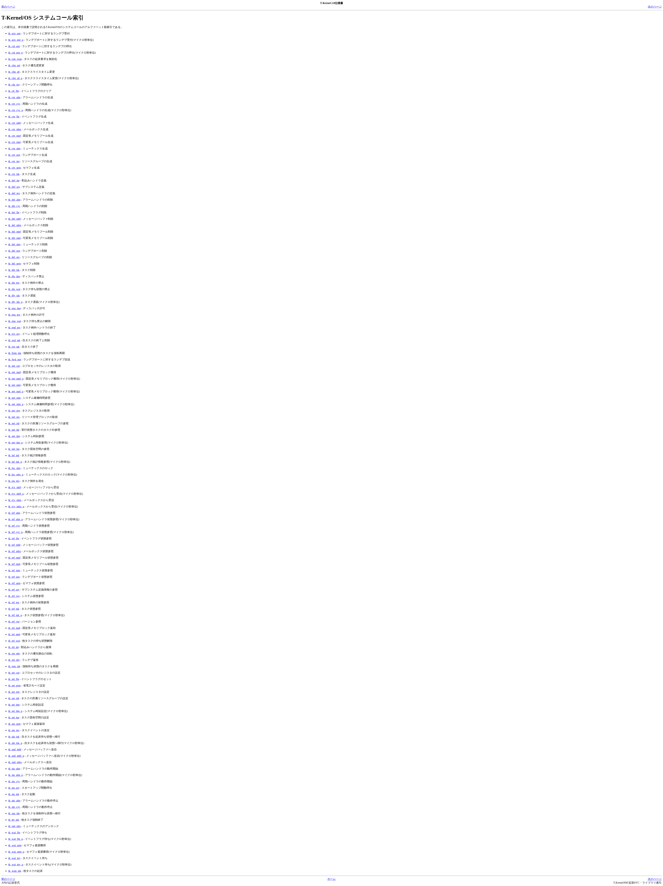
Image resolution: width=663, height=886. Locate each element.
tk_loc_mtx (14, 468)
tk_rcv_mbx (14, 500)
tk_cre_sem (14, 167)
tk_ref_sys (14, 596)
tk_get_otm (14, 397)
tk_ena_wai (14, 321)
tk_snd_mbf (14, 749)
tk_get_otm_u (15, 404)
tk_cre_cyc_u (15, 110)
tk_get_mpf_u (15, 378)
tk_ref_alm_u (15, 519)
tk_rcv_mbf (14, 487)
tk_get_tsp (14, 448)
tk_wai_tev (14, 858)
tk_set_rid (13, 698)
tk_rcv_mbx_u (16, 506)
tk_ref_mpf (14, 557)
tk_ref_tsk (13, 608)
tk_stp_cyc (14, 806)
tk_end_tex (14, 327)
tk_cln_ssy (14, 84)
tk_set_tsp (13, 717)
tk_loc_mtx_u (15, 474)
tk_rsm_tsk (14, 666)
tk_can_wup (15, 59)
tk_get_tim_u (15, 442)
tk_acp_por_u (15, 39)
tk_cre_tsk (14, 174)
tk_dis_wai (14, 289)
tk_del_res (14, 257)
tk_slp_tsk (13, 736)
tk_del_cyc (14, 206)
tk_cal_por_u (15, 52)
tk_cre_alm (14, 97)
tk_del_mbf (14, 218)
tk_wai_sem (14, 845)
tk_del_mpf (14, 231)
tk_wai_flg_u (15, 838)
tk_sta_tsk (13, 794)
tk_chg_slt (14, 71)
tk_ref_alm (14, 512)
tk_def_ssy (14, 186)
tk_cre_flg (13, 116)
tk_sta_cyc (14, 781)
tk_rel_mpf (14, 627)
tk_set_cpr (14, 672)
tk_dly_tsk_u (15, 301)
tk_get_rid (13, 423)
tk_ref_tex (13, 602)
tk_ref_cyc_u (15, 532)
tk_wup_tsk (14, 870)
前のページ (8, 6)
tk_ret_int (13, 647)
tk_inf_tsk (13, 455)
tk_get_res (14, 417)
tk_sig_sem (14, 723)
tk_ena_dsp (14, 308)
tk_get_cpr (14, 365)
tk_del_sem (14, 263)
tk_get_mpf (14, 372)
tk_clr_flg (13, 90)
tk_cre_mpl (14, 142)
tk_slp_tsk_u (15, 743)
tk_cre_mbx (14, 129)
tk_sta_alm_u (15, 775)
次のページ (655, 6)
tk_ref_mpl (14, 564)
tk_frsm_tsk (14, 353)
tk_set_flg (13, 679)
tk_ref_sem (14, 583)
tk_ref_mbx (14, 551)
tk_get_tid (13, 429)
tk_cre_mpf (14, 135)
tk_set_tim (14, 704)
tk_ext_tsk (14, 346)
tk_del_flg (13, 212)
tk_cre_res (14, 161)
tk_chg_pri (14, 65)
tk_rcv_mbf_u (16, 493)
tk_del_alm (14, 199)
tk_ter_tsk (13, 819)
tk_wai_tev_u (15, 864)
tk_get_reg (14, 410)
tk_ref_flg (13, 538)
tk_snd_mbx (15, 762)
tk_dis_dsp (14, 276)
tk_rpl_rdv (14, 659)
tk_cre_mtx (14, 148)
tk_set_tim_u (15, 711)
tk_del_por (14, 250)
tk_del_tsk (14, 269)
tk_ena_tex (14, 314)
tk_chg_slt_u (15, 78)
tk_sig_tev (14, 730)
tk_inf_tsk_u (15, 461)
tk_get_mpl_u (15, 391)
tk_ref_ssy (14, 589)
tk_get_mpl (14, 385)
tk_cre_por (14, 154)
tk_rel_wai (14, 640)
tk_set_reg (14, 691)
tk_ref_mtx (14, 570)
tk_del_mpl (14, 238)
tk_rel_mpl (14, 634)
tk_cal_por (14, 46)
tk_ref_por (14, 576)
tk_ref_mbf (14, 544)
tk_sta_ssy (14, 787)
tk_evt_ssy (14, 333)
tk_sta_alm (14, 768)
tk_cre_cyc (14, 103)
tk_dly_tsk (14, 295)
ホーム (331, 879)
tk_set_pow (14, 685)
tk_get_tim (14, 436)
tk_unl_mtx (14, 826)
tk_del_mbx (14, 225)
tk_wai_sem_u (16, 851)
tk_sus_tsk (14, 813)
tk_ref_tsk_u (15, 615)
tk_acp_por (14, 33)
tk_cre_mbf (14, 122)
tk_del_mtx (14, 244)
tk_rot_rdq (14, 653)
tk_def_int (13, 180)
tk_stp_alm (14, 800)
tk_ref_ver (14, 621)
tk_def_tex (14, 193)
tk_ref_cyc (14, 525)
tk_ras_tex (14, 480)
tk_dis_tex (14, 282)
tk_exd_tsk (14, 340)
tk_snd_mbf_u (16, 755)
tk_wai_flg (14, 832)
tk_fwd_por (14, 359)
